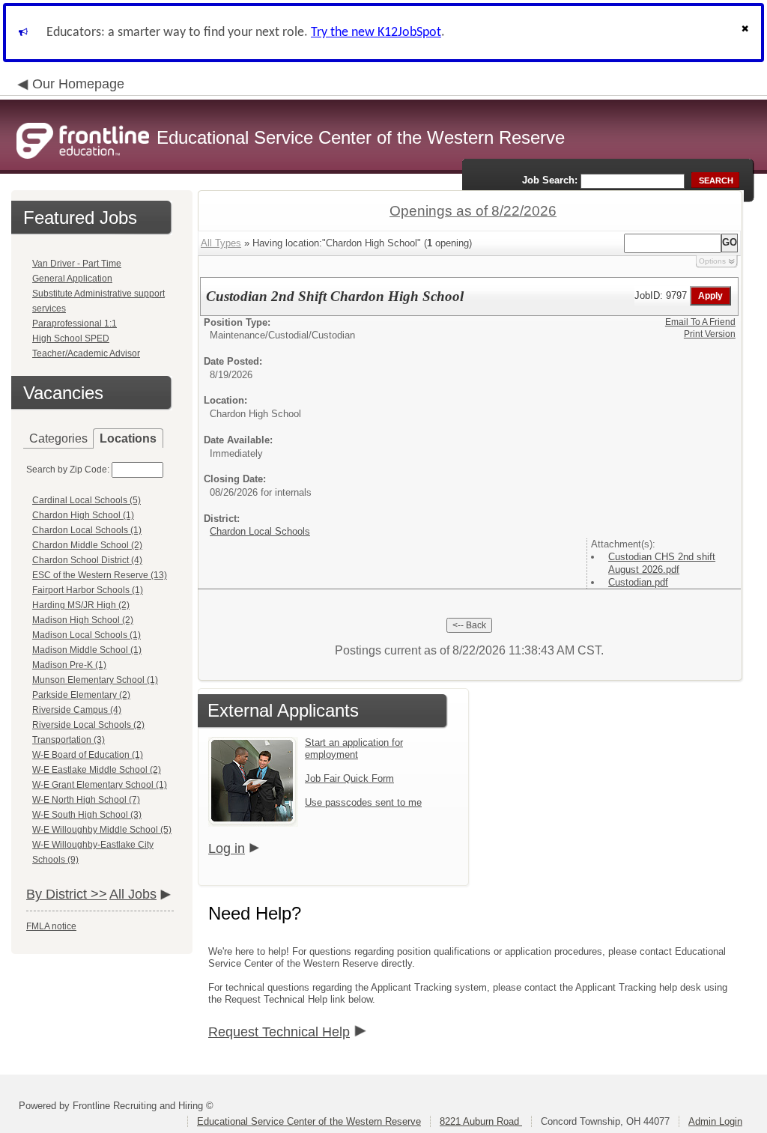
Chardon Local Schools (260, 531)
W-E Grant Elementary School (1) (99, 785)
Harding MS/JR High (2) (81, 605)
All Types (221, 243)
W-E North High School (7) (86, 800)
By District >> (66, 894)
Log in (226, 848)
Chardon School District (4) (87, 560)
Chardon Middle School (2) (87, 545)
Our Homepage (78, 83)
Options (712, 261)
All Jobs (133, 894)
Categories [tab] (58, 438)
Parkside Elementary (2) (81, 695)
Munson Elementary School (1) (95, 680)
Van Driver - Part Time (76, 263)
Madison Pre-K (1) (69, 665)
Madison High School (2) (82, 620)
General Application (72, 278)
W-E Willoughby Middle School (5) (102, 829)
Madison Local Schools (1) (86, 635)
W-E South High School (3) (87, 814)
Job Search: (549, 180)
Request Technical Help (279, 1032)
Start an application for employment (354, 748)
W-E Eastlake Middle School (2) (96, 770)
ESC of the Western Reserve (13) (99, 575)
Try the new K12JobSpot (376, 32)
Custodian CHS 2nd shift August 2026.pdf (661, 563)
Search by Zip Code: (67, 469)
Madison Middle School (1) (87, 650)
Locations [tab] (128, 438)
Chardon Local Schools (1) (87, 530)
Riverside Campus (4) (76, 710)
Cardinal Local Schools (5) (86, 500)
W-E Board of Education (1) (87, 755)
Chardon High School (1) (83, 515)
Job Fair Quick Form (349, 778)
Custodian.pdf (638, 582)
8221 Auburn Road (481, 1121)
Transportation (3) (68, 740)
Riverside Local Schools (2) (88, 725)
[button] (747, 32)
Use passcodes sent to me (363, 802)
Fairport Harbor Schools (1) (87, 590)
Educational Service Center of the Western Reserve (309, 1121)
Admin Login (715, 1121)
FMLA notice (51, 926)
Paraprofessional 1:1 (74, 323)
